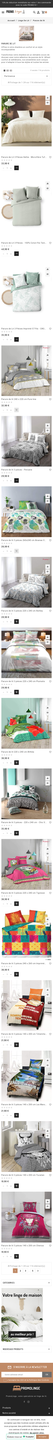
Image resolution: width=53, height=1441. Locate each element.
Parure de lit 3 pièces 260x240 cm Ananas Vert (24, 540)
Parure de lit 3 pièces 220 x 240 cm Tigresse (23, 893)
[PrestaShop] (22, 1315)
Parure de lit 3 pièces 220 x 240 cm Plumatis (23, 681)
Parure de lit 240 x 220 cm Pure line (18, 399)
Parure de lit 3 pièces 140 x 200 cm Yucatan (22, 1175)
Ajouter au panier (16, 410)
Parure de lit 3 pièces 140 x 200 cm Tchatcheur (24, 1034)
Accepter (42, 1437)
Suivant (37, 1270)
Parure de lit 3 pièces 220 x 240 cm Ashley (22, 611)
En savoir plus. (37, 1433)
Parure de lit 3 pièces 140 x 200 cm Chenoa (22, 1245)
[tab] (4, 70)
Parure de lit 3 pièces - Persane (16, 470)
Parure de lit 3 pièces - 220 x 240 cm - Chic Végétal (26, 822)
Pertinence (26, 76)
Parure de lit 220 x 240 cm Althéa (17, 752)
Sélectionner (17, 168)
